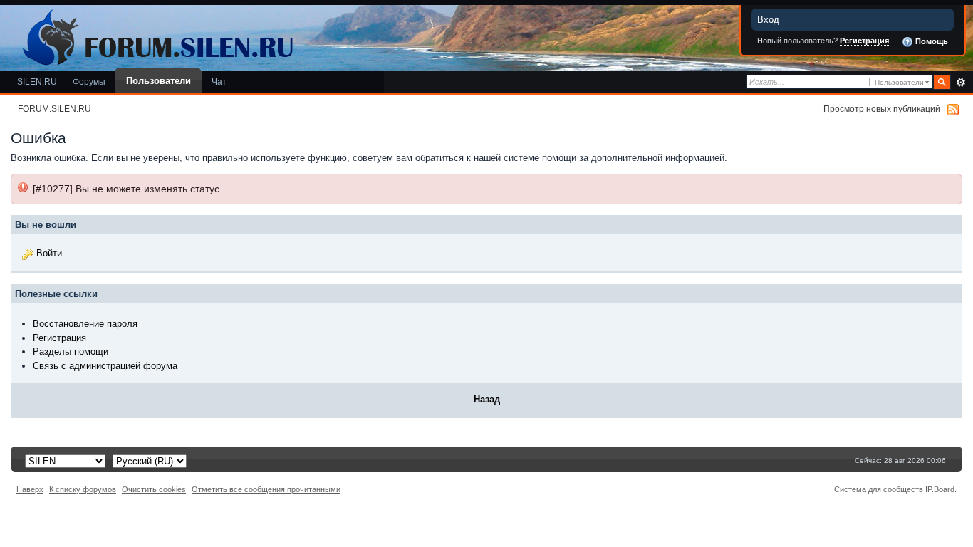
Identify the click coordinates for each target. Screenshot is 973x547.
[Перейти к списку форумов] (155, 34)
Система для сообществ (878, 489)
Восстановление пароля (85, 323)
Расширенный (960, 82)
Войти (49, 253)
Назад (487, 399)
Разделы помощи (70, 351)
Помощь (930, 41)
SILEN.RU (37, 81)
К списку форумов (82, 489)
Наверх (29, 489)
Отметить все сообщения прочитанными (266, 489)
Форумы (89, 81)
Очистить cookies (154, 489)
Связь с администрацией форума (105, 365)
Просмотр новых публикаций (881, 108)
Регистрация (864, 40)
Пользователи (158, 80)
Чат (219, 81)
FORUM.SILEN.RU (54, 108)
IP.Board (939, 489)
